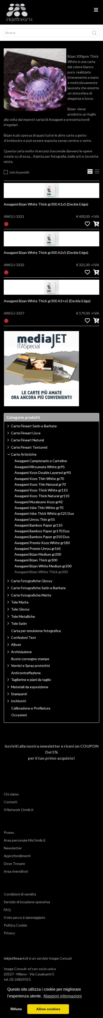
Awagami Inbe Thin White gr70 (38, 508)
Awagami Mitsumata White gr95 (39, 467)
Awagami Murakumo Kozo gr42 (38, 502)
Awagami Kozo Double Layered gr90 (42, 473)
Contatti (10, 802)
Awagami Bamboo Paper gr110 (38, 525)
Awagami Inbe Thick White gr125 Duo (44, 514)
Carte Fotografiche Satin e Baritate (38, 588)
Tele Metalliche (23, 616)
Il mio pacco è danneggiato (24, 917)
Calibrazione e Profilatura (30, 708)
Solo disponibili (19, 172)
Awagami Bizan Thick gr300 (35, 560)
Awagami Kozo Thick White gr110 (41, 490)
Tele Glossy (20, 609)
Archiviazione (21, 652)
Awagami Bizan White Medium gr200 (43, 566)
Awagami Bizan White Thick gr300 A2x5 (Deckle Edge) (46, 252)
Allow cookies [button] (48, 1009)
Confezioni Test (23, 637)
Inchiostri (18, 701)
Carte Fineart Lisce (25, 433)
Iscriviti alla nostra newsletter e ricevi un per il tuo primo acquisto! (51, 752)
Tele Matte (19, 602)
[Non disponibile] (6, 224)
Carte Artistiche (23, 454)
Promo (9, 832)
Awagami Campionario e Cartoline (40, 461)
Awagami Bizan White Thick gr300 (41, 572)
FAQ (7, 909)
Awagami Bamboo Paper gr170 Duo (42, 531)
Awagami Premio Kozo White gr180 (42, 543)
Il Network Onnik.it (19, 809)
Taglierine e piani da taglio (31, 679)
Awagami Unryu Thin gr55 (34, 520)
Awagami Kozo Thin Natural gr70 (40, 484)
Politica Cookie (15, 925)
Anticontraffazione (26, 673)
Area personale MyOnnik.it (25, 840)
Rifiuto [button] (16, 1009)
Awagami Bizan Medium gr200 (37, 554)
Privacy (9, 933)
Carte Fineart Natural (27, 440)
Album (16, 644)
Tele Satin (19, 623)
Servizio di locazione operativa (27, 902)
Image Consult (60, 958)
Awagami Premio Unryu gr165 (37, 549)
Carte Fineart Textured (29, 447)
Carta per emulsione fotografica (36, 631)
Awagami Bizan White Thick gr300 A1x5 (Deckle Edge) (46, 204)
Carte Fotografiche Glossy (31, 581)
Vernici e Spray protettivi (30, 665)
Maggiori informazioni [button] (63, 996)
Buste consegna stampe (30, 659)
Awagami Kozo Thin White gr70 (39, 479)
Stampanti (19, 694)
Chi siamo (11, 794)
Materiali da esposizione (29, 687)
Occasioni (19, 715)
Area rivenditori (16, 871)
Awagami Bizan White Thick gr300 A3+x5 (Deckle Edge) (47, 301)
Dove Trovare (14, 863)
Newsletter (13, 848)
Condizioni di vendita (20, 894)
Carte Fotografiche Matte (31, 595)
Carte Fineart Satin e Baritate (34, 426)
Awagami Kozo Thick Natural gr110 (41, 496)
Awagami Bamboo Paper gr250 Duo (42, 537)
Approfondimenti (17, 856)
